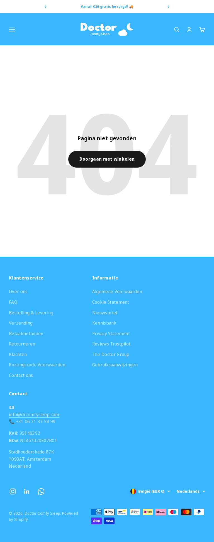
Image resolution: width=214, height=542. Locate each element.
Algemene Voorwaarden (117, 291)
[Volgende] (169, 6)
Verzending (21, 323)
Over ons (18, 291)
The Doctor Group (111, 354)
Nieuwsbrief (105, 313)
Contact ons (21, 375)
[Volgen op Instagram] (12, 491)
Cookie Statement (110, 302)
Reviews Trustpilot (111, 344)
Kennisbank (104, 323)
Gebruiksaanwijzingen (115, 365)
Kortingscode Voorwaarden (37, 365)
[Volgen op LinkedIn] (27, 491)
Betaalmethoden (26, 333)
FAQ (13, 302)
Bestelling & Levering (31, 313)
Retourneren (22, 344)
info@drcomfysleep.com (34, 414)
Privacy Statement (111, 333)
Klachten (18, 354)
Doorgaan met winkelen (107, 159)
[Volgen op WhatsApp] (41, 491)
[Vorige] (45, 6)
